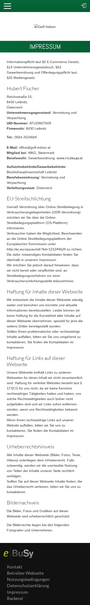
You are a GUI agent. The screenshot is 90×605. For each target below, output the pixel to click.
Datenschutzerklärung (28, 585)
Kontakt (14, 566)
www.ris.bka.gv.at (70, 158)
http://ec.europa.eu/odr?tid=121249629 (36, 249)
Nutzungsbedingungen (28, 579)
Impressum (17, 592)
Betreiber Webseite (25, 573)
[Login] (83, 6)
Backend (15, 598)
